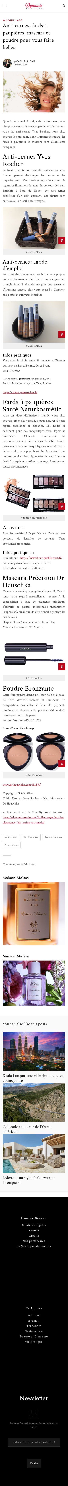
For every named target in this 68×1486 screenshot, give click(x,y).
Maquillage (13, 20)
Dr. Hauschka (31, 837)
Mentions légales (34, 1225)
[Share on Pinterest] (61, 240)
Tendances (34, 1326)
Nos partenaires (34, 1241)
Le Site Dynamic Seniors (34, 1246)
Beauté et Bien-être (34, 1336)
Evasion (33, 1320)
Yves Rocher (11, 845)
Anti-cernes (11, 837)
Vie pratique (34, 1341)
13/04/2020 (20, 64)
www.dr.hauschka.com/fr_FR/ (22, 785)
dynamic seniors (53, 837)
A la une (34, 1315)
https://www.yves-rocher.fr (20, 392)
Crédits (34, 1235)
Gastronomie (34, 1331)
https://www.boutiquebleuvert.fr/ (41, 558)
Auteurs (33, 1230)
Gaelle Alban (25, 61)
